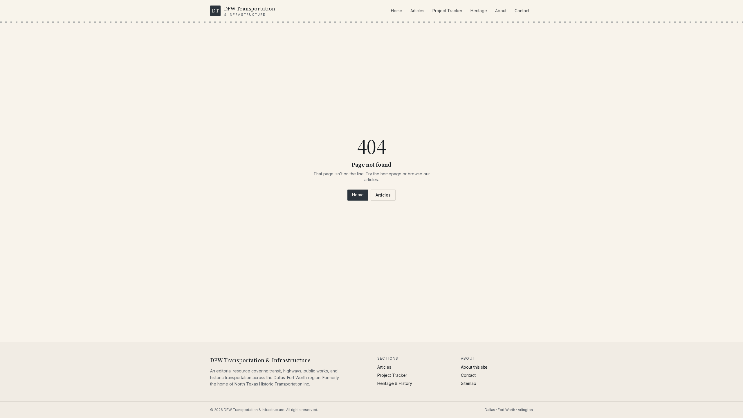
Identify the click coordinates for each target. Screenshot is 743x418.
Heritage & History (394, 383)
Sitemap (468, 383)
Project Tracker (447, 10)
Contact (522, 10)
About (500, 10)
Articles (417, 10)
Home (396, 10)
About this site (474, 367)
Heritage (478, 10)
